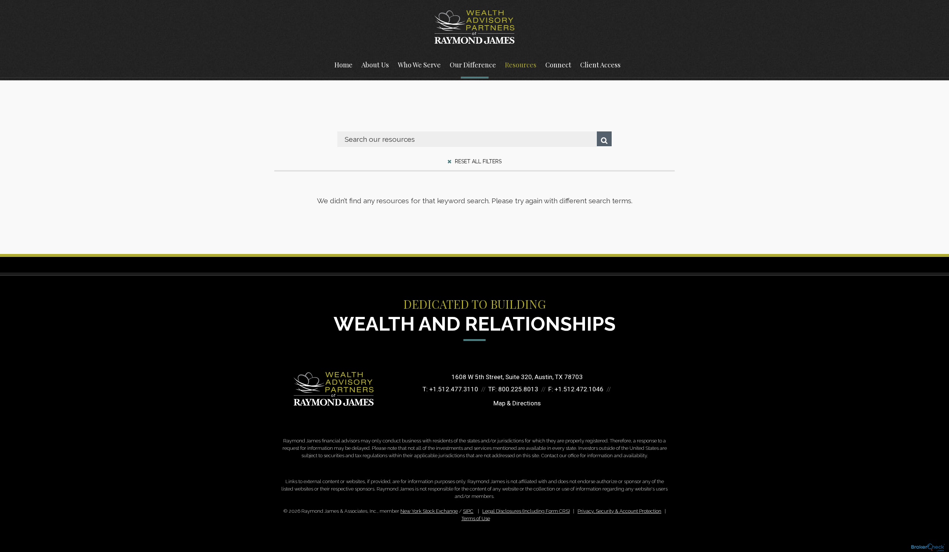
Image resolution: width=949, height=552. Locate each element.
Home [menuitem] (343, 64)
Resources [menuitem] (520, 64)
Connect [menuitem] (558, 64)
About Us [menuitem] (375, 64)
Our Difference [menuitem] (473, 64)
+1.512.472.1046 (579, 389)
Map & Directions (517, 403)
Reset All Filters (477, 161)
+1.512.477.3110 (453, 389)
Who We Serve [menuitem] (419, 64)
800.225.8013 (518, 389)
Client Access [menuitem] (600, 64)
